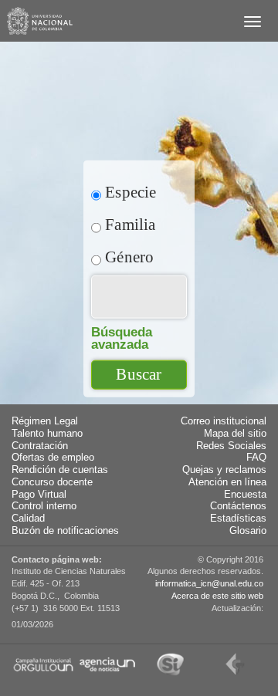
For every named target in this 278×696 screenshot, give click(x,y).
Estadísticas (238, 518)
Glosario (247, 530)
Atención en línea (227, 482)
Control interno (44, 506)
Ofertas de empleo (53, 457)
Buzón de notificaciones (65, 530)
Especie (129, 192)
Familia (128, 224)
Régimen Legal (45, 421)
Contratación (40, 446)
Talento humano (47, 433)
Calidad (28, 518)
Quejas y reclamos (224, 470)
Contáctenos (238, 506)
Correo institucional (223, 421)
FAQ (256, 457)
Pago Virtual (39, 494)
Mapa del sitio (235, 433)
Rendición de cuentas (60, 470)
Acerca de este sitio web (217, 595)
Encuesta (245, 494)
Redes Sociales (231, 446)
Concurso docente (52, 482)
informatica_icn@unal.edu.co (209, 583)
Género (127, 256)
